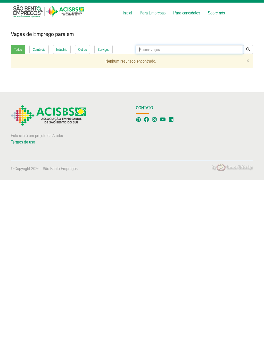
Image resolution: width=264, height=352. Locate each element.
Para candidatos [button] (186, 12)
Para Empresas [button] (153, 12)
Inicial (127, 12)
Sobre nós (216, 12)
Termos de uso (23, 142)
